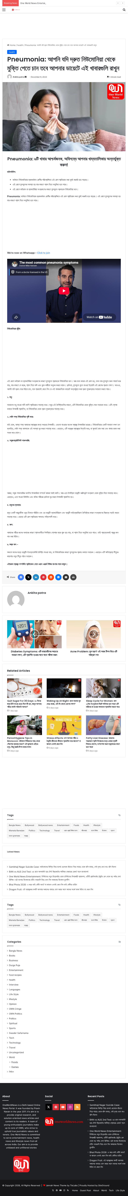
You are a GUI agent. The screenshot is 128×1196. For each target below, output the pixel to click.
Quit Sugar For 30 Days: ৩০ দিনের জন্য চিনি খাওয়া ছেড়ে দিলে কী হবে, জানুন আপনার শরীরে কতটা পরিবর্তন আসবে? (24, 703)
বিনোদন (104, 830)
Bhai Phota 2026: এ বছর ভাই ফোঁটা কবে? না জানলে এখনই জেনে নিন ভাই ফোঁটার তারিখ (43, 884)
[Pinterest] (43, 577)
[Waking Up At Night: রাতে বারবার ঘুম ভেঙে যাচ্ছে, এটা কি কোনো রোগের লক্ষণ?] (64, 688)
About (96, 1190)
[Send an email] (26, 77)
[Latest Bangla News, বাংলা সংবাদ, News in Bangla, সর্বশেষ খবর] (16, 10)
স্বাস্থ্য (26, 836)
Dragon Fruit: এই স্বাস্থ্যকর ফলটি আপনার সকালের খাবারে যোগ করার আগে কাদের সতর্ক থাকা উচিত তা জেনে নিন (51, 889)
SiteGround (103, 1185)
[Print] (73, 577)
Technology (44, 830)
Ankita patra (18, 77)
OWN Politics (15, 1013)
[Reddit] (51, 577)
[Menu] (3, 10)
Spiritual (13, 1023)
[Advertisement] (59, 23)
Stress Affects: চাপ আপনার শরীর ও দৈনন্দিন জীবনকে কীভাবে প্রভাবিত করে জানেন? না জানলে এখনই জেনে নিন (64, 741)
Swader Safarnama (18, 1033)
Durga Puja (14, 965)
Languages (14, 989)
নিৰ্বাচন (11, 1071)
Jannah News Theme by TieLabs (62, 1185)
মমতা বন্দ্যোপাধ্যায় (14, 836)
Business (13, 960)
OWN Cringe (15, 1009)
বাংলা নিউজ (94, 830)
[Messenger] (58, 577)
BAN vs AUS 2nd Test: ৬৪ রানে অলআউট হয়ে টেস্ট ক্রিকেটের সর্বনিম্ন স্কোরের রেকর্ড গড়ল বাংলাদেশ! (48, 871)
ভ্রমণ (113, 830)
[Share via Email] (66, 577)
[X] (28, 577)
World (12, 1057)
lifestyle (97, 825)
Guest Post (85, 1190)
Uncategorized (16, 1052)
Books (12, 955)
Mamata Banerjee (16, 830)
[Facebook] (21, 577)
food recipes (15, 975)
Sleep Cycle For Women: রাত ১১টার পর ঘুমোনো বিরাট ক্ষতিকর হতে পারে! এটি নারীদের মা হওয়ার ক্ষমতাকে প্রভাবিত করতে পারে (103, 703)
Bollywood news (45, 825)
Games (15, 1067)
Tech (11, 1038)
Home (12, 45)
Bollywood (29, 825)
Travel (57, 830)
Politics (32, 830)
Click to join (43, 252)
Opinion (13, 1004)
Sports (12, 1028)
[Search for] (124, 10)
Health (86, 825)
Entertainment (63, 825)
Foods (76, 825)
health (20, 45)
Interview (13, 984)
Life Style (14, 994)
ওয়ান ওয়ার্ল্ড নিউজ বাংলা (70, 830)
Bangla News (14, 825)
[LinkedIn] (36, 577)
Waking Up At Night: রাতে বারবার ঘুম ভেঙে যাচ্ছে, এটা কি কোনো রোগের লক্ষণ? (64, 702)
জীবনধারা (84, 830)
